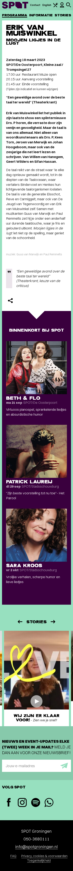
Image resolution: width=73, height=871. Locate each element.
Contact (35, 5)
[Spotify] (35, 803)
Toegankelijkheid (39, 860)
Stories (63, 15)
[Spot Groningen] (15, 5)
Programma (14, 15)
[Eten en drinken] (55, 6)
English (46, 5)
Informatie (41, 15)
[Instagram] (22, 803)
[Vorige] (19, 621)
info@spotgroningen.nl (36, 846)
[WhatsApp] (49, 803)
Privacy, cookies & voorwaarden (44, 856)
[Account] (62, 6)
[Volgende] (53, 621)
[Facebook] (8, 803)
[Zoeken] (68, 6)
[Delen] (10, 300)
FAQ (13, 856)
